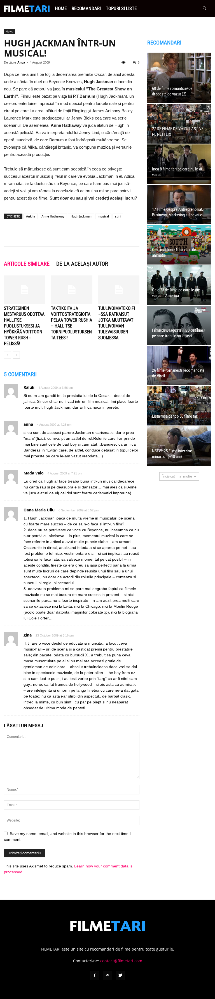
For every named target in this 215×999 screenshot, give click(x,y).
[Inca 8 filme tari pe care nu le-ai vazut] (179, 164)
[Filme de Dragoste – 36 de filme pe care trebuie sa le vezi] (179, 325)
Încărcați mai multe (177, 476)
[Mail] (107, 975)
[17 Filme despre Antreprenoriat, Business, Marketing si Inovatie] (179, 204)
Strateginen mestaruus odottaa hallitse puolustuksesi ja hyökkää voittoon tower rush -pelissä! (24, 326)
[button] (204, 8)
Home (61, 8)
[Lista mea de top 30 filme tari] (179, 405)
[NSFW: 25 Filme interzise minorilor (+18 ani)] (179, 446)
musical (103, 216)
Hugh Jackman (81, 216)
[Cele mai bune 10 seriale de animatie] (179, 245)
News (9, 31)
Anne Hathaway (52, 216)
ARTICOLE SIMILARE (27, 263)
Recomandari (86, 8)
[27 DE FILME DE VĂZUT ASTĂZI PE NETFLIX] (179, 124)
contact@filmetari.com (121, 960)
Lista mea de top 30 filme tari (175, 416)
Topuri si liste (121, 8)
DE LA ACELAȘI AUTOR (82, 263)
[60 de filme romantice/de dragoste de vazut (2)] (179, 78)
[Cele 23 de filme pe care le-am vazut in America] (179, 285)
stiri (118, 216)
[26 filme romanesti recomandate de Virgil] (179, 365)
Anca (21, 62)
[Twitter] (120, 975)
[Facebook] (94, 975)
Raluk (29, 387)
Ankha (30, 216)
